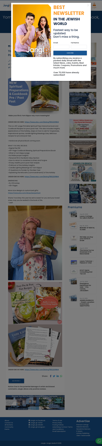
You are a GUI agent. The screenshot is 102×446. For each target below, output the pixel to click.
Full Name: (75, 43)
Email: (55, 43)
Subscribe (70, 53)
